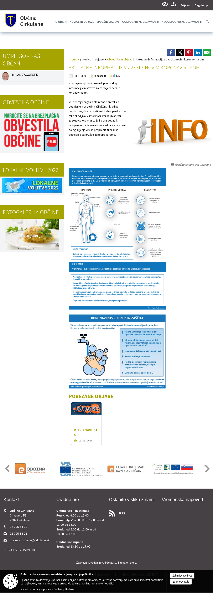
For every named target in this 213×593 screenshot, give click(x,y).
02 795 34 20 (18, 526)
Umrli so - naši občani (22, 59)
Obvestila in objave (119, 59)
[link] (171, 52)
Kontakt (11, 499)
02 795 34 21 (18, 533)
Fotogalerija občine (31, 212)
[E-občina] (35, 468)
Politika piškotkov (64, 589)
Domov (74, 59)
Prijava (185, 5)
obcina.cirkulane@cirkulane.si (29, 540)
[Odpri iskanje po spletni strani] (207, 21)
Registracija (201, 5)
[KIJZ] (127, 468)
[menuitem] (61, 22)
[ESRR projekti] (81, 468)
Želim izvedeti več (182, 575)
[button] (5, 235)
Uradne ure (67, 499)
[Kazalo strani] (173, 4)
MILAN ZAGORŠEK (25, 75)
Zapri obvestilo (180, 581)
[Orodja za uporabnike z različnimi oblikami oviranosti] (165, 4)
